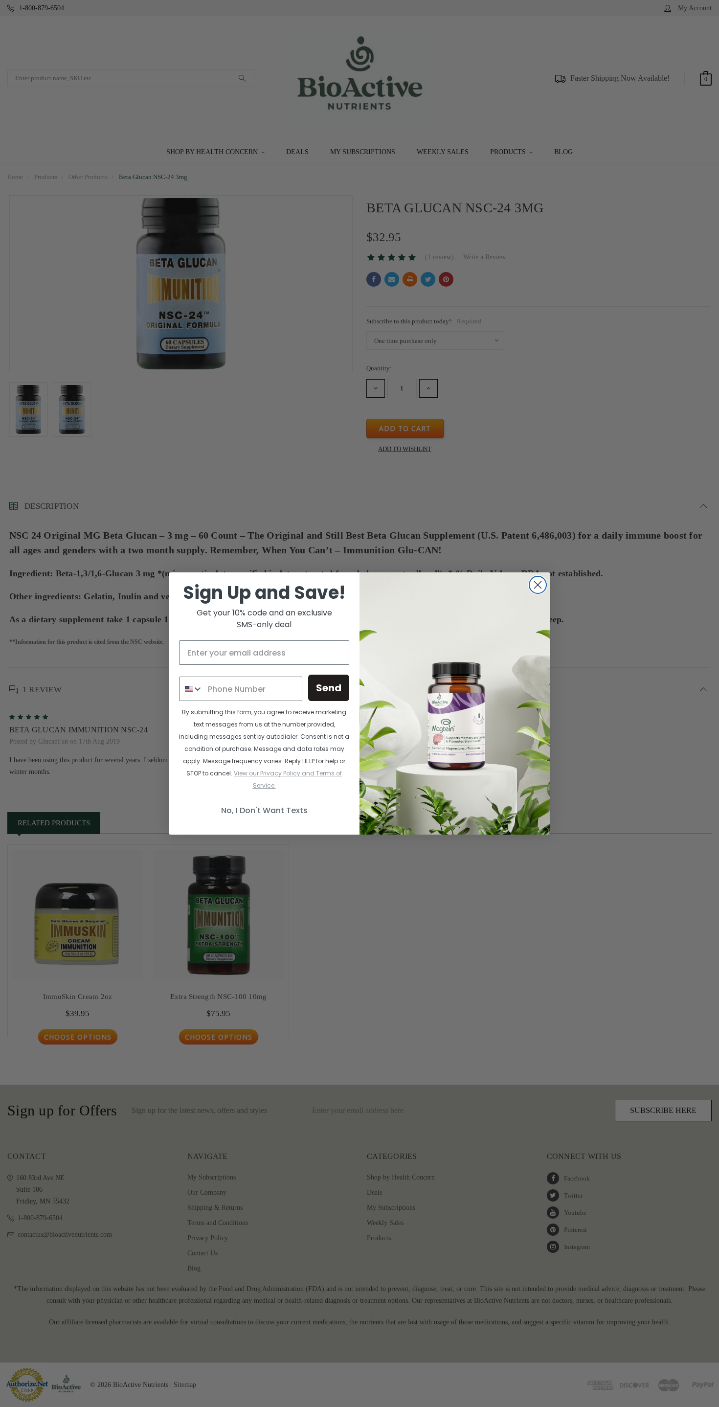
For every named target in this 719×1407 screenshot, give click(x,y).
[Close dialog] (537, 584)
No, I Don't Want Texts (264, 810)
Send (328, 688)
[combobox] (191, 689)
